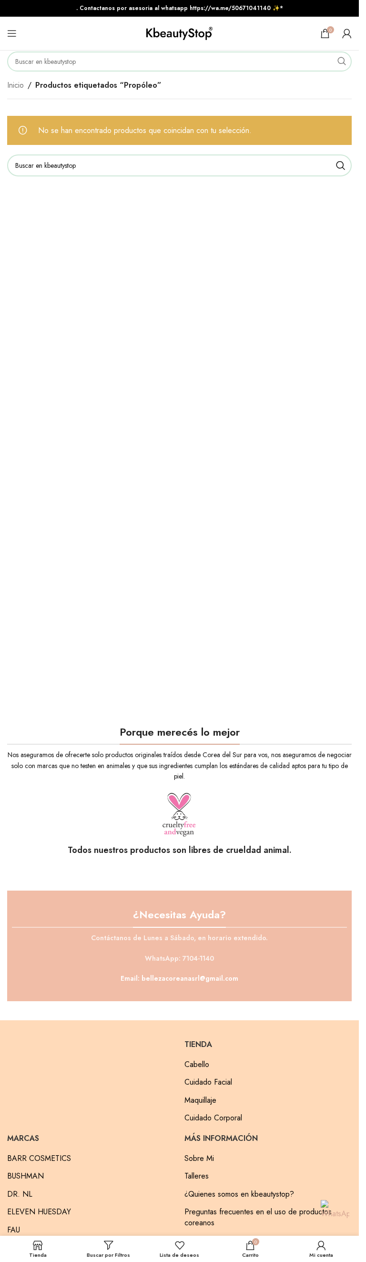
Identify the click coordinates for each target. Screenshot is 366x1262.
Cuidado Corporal (213, 1118)
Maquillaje (200, 1100)
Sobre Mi (199, 1158)
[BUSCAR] (342, 61)
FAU (13, 1230)
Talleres (196, 1176)
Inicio (15, 85)
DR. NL (19, 1194)
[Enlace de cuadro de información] (179, 824)
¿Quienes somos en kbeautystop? (239, 1194)
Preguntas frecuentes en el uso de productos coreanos (258, 1217)
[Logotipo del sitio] (179, 32)
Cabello (196, 1064)
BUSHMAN (25, 1176)
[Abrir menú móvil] (11, 33)
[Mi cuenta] (346, 33)
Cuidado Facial (208, 1082)
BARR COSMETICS (39, 1158)
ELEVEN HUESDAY (39, 1212)
